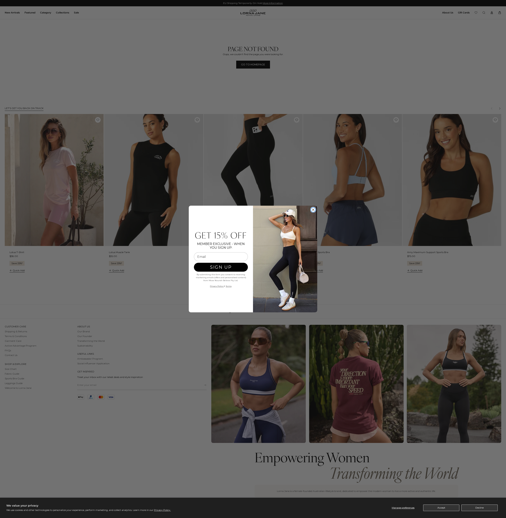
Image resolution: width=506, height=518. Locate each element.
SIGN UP (221, 267)
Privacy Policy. (162, 510)
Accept (441, 507)
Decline (479, 507)
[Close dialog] (313, 209)
